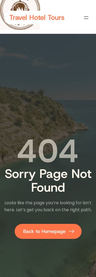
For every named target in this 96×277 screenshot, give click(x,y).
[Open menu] (86, 17)
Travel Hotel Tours (37, 17)
